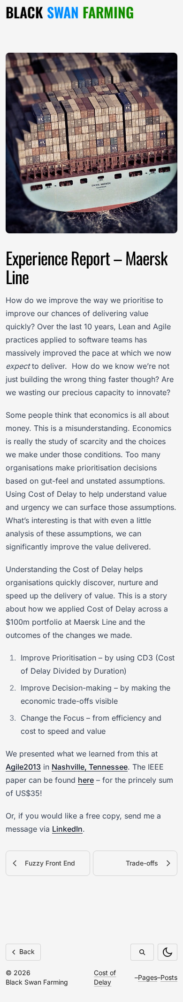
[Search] (142, 952)
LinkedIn (67, 829)
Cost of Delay (105, 977)
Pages (147, 977)
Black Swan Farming (37, 982)
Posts (168, 977)
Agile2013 (23, 766)
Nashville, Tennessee (90, 766)
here (86, 780)
